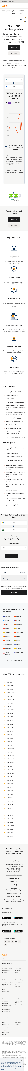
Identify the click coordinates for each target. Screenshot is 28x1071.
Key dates (17, 1024)
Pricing (16, 972)
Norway (18, 644)
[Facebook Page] (5, 941)
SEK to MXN (10, 759)
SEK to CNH (10, 699)
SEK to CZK (10, 706)
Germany (7, 640)
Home (3, 10)
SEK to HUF (10, 731)
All (21, 102)
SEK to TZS (10, 812)
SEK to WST (10, 826)
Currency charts (5, 991)
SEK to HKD (10, 728)
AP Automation (18, 968)
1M (13, 102)
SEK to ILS (10, 738)
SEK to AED (10, 682)
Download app (5, 1003)
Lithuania (19, 624)
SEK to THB (10, 801)
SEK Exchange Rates (14, 12)
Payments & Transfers (7, 968)
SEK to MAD (10, 755)
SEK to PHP (10, 783)
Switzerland (19, 632)
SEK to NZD (10, 770)
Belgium (7, 636)
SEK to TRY (10, 808)
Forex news (17, 986)
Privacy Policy (5, 1024)
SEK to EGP (10, 713)
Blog (16, 984)
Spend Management (19, 965)
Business (4, 1)
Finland (7, 620)
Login (20, 5)
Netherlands (8, 644)
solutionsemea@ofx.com (14, 893)
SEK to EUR (10, 717)
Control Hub (4, 974)
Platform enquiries (19, 1004)
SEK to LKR (10, 752)
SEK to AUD (10, 685)
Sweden (19, 418)
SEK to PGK (10, 780)
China (18, 636)
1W (10, 103)
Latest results (18, 1022)
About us (4, 1020)
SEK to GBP (10, 724)
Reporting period (14, 543)
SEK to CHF (10, 696)
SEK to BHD (10, 689)
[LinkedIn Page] (8, 941)
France (18, 620)
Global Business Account (7, 965)
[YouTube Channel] (19, 941)
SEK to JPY (10, 745)
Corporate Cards (5, 970)
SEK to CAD (10, 692)
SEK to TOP (10, 804)
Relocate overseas (6, 1009)
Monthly (14, 538)
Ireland (18, 640)
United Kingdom (7, 653)
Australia (7, 616)
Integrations (17, 970)
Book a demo (17, 958)
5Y (18, 102)
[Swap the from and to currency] (14, 83)
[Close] (21, 1060)
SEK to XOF (10, 829)
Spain (18, 628)
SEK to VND (10, 819)
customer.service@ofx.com (14, 875)
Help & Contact (9, 958)
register (8, 65)
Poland (7, 628)
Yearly (21, 538)
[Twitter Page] (12, 941)
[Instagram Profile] (5, 945)
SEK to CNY (10, 703)
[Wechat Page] (16, 941)
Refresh (15, 149)
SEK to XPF (10, 833)
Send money (5, 1001)
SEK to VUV (10, 822)
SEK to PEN (10, 777)
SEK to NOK (10, 766)
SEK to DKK (10, 710)
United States (20, 652)
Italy (6, 624)
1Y (16, 102)
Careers (4, 1034)
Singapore (8, 648)
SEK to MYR (10, 762)
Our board (4, 1030)
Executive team (5, 1032)
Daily (8, 538)
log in (14, 65)
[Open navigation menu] (25, 5)
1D (6, 102)
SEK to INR (10, 741)
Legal (3, 1022)
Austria (18, 616)
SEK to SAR (10, 794)
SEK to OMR (10, 773)
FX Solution (4, 972)
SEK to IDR (10, 734)
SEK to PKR (10, 787)
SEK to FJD (10, 720)
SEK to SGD (10, 797)
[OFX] (5, 6)
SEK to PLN (10, 790)
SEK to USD (10, 815)
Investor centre (18, 1020)
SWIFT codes (5, 993)
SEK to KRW (10, 748)
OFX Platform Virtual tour (7, 982)
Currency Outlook (18, 982)
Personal (11, 1)
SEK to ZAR (10, 836)
